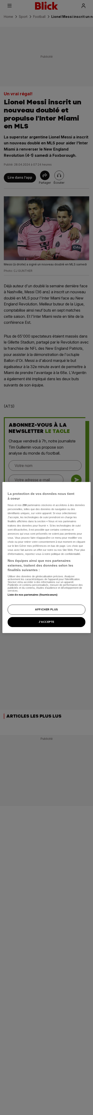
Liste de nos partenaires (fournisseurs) (32, 594)
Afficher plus (46, 609)
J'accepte (46, 621)
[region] (46, 557)
